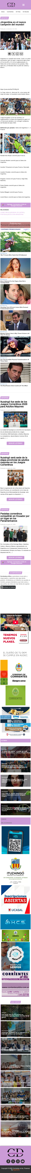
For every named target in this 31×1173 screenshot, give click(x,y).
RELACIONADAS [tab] (6, 823)
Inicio (3, 12)
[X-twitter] (13, 1161)
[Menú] (23, 5)
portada (3, 214)
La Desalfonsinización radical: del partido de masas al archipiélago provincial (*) (15, 1116)
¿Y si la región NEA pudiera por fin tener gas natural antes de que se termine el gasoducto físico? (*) (15, 1133)
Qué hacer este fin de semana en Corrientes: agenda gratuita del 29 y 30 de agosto (15, 1016)
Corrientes (10, 12)
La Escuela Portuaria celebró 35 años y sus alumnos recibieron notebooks (16, 1083)
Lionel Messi (5, 212)
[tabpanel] (15, 779)
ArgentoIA (16, 1170)
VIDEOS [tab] (3, 819)
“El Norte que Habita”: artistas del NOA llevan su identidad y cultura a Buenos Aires (16, 752)
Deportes (4, 18)
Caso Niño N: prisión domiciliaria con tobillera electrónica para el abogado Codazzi (14, 795)
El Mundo (26, 12)
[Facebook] (8, 1161)
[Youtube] (23, 1161)
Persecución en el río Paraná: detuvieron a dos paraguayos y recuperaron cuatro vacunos (16, 809)
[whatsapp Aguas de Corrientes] (15, 853)
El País (18, 12)
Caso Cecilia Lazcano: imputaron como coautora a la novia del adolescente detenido (14, 781)
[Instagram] (18, 1161)
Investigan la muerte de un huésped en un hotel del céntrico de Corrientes (15, 1033)
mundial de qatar (17, 212)
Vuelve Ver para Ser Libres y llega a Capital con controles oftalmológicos (16, 1066)
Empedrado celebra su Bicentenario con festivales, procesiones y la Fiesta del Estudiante (15, 1099)
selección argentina (15, 214)
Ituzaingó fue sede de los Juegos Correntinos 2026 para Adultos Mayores (15, 766)
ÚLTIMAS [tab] (4, 740)
